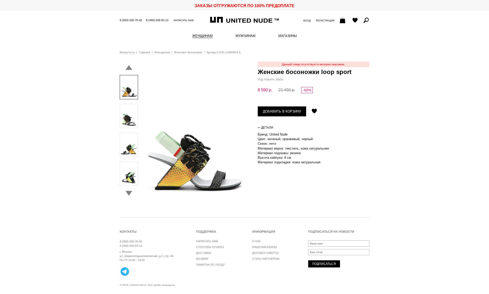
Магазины (287, 36)
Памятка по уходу (210, 264)
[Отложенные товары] (355, 20)
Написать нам (183, 20)
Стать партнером (265, 258)
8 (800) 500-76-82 (131, 20)
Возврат (202, 258)
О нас (256, 241)
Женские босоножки (188, 52)
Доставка (203, 252)
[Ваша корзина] (343, 20)
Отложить (314, 111)
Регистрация (325, 20)
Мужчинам (245, 36)
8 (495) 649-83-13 (157, 20)
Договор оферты (265, 252)
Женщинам (202, 36)
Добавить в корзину (282, 111)
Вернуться (127, 52)
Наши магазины (264, 247)
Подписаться (324, 264)
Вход (307, 20)
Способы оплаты (210, 247)
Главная (144, 52)
